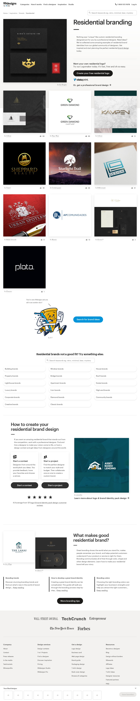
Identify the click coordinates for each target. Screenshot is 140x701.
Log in (134, 4)
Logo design (76, 649)
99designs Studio (44, 668)
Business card (77, 652)
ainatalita (79, 495)
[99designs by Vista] (9, 4)
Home (5, 13)
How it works (36, 4)
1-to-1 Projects (43, 652)
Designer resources (113, 676)
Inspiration (62, 4)
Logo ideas (110, 668)
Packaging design (78, 664)
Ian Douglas (63, 85)
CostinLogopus (56, 188)
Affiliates (109, 664)
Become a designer (113, 649)
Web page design (78, 656)
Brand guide (76, 660)
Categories (24, 4)
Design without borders (114, 656)
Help (107, 683)
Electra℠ (100, 239)
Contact (6, 652)
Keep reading (18, 587)
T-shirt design (76, 668)
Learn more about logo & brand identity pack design (100, 498)
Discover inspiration (45, 660)
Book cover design (78, 672)
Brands (22, 13)
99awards (109, 660)
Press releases (8, 656)
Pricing (40, 664)
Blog (107, 652)
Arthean (8, 136)
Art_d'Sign (8, 564)
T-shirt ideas (110, 672)
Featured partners (112, 680)
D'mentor (9, 291)
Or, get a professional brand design (91, 85)
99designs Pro (43, 672)
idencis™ (40, 570)
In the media (7, 660)
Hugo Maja (55, 136)
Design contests (43, 649)
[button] (135, 688)
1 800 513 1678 (123, 4)
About (5, 649)
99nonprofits (8, 668)
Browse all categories (79, 676)
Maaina (54, 239)
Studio (71, 4)
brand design (123, 48)
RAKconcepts (101, 188)
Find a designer (49, 4)
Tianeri (8, 188)
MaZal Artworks (11, 239)
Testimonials (7, 664)
